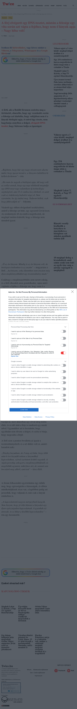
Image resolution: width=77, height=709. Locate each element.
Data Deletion (27, 417)
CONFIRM (24, 409)
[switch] (63, 331)
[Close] (73, 292)
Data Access (38, 417)
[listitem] (38, 327)
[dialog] (38, 354)
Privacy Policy (50, 417)
